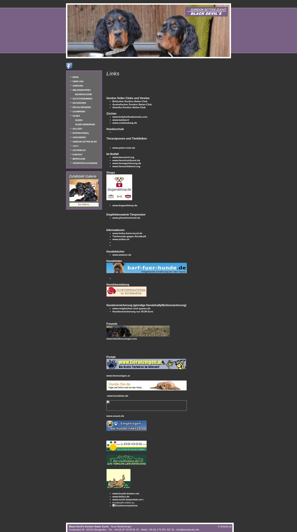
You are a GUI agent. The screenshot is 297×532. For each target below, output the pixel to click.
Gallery (77, 129)
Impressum (79, 159)
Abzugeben (79, 137)
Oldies (76, 116)
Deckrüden (79, 103)
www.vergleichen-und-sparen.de (131, 308)
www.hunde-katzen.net (125, 493)
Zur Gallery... (84, 204)
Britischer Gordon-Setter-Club (129, 101)
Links (76, 146)
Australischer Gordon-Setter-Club (132, 104)
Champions (79, 111)
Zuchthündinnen (82, 99)
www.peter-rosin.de (123, 147)
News (76, 77)
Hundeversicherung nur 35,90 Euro (132, 311)
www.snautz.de (115, 416)
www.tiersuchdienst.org (126, 166)
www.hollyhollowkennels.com (129, 116)
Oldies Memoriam (85, 124)
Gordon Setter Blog (85, 142)
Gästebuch (79, 150)
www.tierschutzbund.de (126, 160)
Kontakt (77, 154)
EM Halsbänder (82, 107)
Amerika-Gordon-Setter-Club (129, 107)
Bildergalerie (83, 94)
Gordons (78, 86)
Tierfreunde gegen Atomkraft (129, 236)
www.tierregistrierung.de (126, 163)
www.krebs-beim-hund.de (127, 233)
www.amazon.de (121, 254)
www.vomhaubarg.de (124, 122)
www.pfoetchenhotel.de (126, 217)
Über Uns (78, 81)
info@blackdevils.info (187, 529)
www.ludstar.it (120, 120)
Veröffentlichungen (85, 163)
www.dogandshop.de (124, 205)
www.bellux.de (120, 496)
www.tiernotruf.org (123, 157)
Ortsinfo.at (226, 526)
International (81, 133)
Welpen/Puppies (82, 90)
